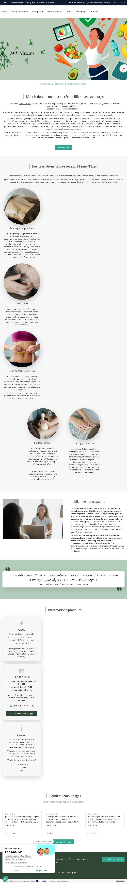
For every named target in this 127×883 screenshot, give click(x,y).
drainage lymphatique (100, 546)
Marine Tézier (25, 103)
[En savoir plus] (22, 206)
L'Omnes (65, 881)
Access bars (116, 546)
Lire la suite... (9, 825)
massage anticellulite (88, 548)
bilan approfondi (86, 521)
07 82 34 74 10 (23, 643)
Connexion (120, 880)
